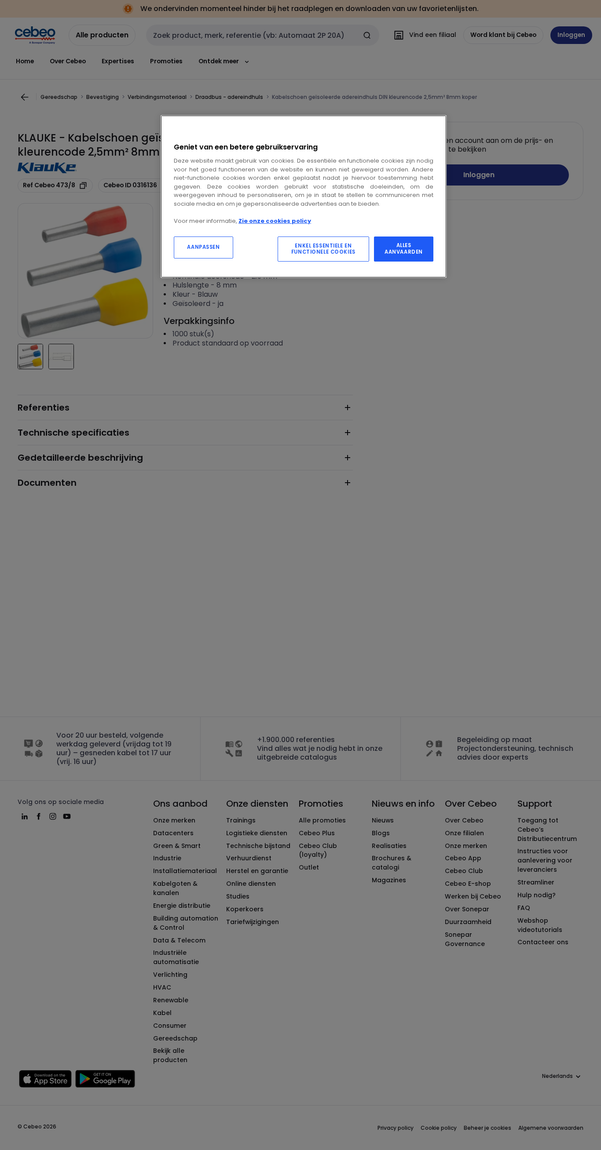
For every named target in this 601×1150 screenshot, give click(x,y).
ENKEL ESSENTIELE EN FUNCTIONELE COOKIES (323, 248)
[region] (304, 196)
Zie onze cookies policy (274, 221)
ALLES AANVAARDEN (404, 249)
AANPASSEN (203, 247)
